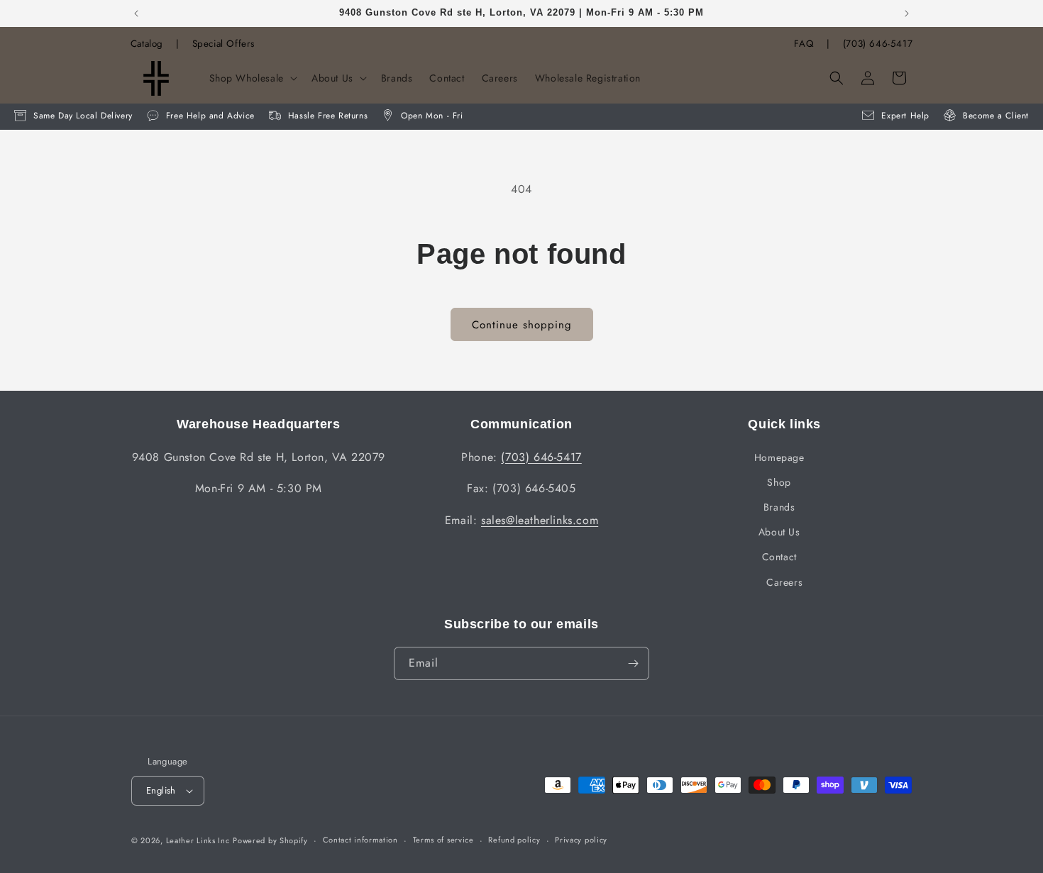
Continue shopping (522, 325)
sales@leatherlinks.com (539, 520)
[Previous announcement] (136, 13)
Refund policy (514, 839)
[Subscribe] (633, 663)
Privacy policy (581, 839)
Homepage (779, 457)
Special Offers (223, 43)
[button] (252, 78)
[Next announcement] (906, 13)
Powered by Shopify (270, 840)
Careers (784, 582)
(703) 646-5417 (877, 43)
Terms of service (443, 839)
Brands (779, 507)
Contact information (360, 839)
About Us (779, 532)
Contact (779, 557)
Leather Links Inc (198, 840)
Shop (778, 482)
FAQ (804, 43)
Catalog (147, 43)
